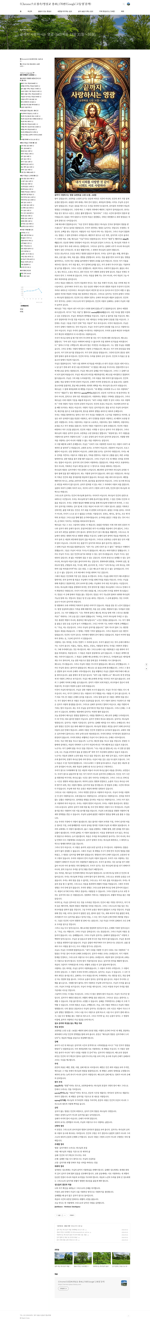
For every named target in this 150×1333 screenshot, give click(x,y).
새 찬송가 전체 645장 (28, 259)
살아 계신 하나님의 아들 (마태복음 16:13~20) (70, 1230)
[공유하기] (62, 1215)
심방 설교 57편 (26, 159)
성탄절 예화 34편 (26, 221)
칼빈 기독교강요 (26, 246)
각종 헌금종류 (26, 264)
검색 (123, 4)
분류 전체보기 (27, 75)
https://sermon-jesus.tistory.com (69, 1284)
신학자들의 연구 (26, 243)
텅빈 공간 (25, 276)
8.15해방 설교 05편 (27, 208)
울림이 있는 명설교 (44, 11)
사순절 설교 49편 (26, 184)
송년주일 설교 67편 (27, 226)
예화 (122, 11)
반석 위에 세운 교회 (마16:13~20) (67, 1240)
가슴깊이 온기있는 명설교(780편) (31, 97)
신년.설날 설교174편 (27, 178)
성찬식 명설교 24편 (27, 154)
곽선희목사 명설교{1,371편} (29, 113)
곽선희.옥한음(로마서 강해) (29, 132)
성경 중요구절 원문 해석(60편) (30, 105)
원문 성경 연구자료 (27, 235)
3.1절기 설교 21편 (27, 181)
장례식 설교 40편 (26, 170)
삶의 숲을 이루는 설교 (85, 11)
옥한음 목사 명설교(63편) (29, 129)
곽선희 (30, 11)
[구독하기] (146, 668)
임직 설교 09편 (26, 156)
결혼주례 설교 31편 (27, 164)
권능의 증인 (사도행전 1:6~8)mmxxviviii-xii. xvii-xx (73, 1232)
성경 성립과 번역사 (27, 249)
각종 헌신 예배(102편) (28, 172)
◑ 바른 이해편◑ (26, 230)
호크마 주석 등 (26, 267)
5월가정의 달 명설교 (27, 194)
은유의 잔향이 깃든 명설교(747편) (31, 91)
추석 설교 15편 (26, 210)
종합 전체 (67, 1226)
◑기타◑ (60, 1226)
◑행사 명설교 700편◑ (28, 143)
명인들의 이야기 (26, 238)
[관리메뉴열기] (146, 664)
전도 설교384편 (26, 148)
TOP (128, 1316)
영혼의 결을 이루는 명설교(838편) (31, 94)
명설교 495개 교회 (27, 262)
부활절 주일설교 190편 (28, 192)
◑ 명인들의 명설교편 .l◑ (29, 111)
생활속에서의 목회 (27, 241)
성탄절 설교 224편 (27, 218)
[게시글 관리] (65, 1215)
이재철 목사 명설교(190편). (29, 124)
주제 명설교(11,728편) (107, 11)
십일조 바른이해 (26, 107)
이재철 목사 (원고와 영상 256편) (31, 127)
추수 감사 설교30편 (27, 213)
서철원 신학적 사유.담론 (29, 99)
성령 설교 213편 (26, 202)
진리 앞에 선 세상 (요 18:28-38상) (67, 1237)
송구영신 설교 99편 (27, 224)
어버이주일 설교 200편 (28, 200)
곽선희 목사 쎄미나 (27, 121)
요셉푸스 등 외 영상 (27, 254)
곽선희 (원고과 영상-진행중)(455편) (32, 119)
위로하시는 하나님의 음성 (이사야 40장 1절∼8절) (72, 1235)
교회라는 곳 (25, 233)
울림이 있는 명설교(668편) (29, 83)
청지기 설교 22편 (26, 162)
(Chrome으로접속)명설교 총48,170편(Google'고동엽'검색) (55, 4)
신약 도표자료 (26, 251)
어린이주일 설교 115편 (28, 197)
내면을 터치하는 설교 (64, 11)
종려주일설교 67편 (27, 189)
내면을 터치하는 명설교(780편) (30, 86)
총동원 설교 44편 (26, 151)
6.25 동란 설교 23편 (27, 205)
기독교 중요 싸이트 (27, 256)
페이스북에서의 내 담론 (28, 102)
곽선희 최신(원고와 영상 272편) (30, 116)
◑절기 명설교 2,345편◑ (29, 176)
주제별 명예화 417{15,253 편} (30, 139)
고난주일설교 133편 (27, 186)
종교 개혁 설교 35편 (27, 167)
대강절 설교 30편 (26, 216)
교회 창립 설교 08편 (27, 146)
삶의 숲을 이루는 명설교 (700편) (31, 89)
